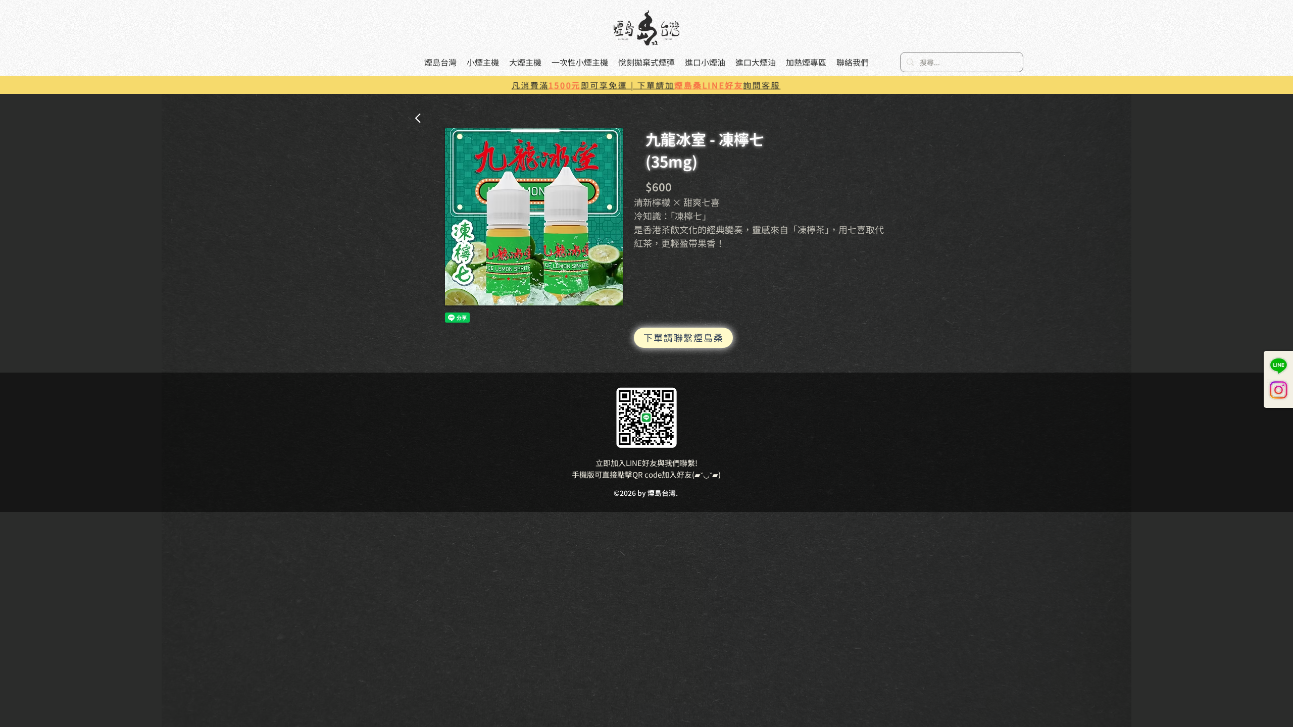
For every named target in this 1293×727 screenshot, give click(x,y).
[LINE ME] (1278, 366)
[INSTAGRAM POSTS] (1278, 390)
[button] (534, 216)
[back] (418, 118)
